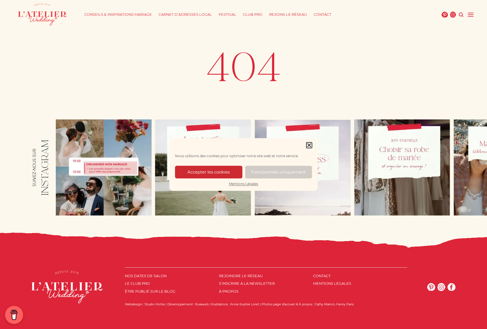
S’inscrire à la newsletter (247, 283)
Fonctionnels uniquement (278, 172)
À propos (228, 291)
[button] (309, 145)
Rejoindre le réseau (241, 276)
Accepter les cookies (208, 172)
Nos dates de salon (146, 276)
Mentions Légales (243, 184)
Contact (322, 14)
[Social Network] (445, 14)
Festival (227, 14)
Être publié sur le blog (150, 291)
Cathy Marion (325, 304)
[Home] (42, 14)
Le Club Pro (137, 283)
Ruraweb (202, 304)
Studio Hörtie (155, 304)
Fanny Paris (345, 304)
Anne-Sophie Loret (244, 304)
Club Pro (252, 14)
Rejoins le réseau (288, 14)
